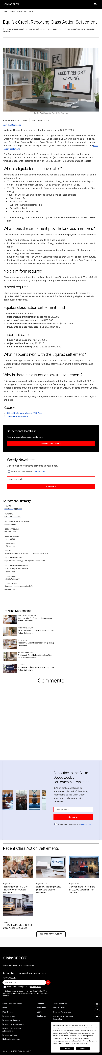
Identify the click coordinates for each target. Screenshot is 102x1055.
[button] (96, 4)
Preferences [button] (83, 1043)
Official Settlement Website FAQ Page (24, 413)
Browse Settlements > (51, 443)
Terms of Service (60, 1004)
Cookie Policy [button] (77, 1041)
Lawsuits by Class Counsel (13, 1024)
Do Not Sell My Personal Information (63, 1017)
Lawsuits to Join (8, 1016)
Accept (83, 1048)
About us (40, 1004)
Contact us (41, 1016)
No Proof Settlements (11, 1039)
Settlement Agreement (17, 416)
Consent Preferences (62, 1012)
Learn (39, 1012)
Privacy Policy (40, 471)
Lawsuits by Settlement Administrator (11, 1029)
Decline (67, 1048)
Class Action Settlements (21, 12)
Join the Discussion (12, 125)
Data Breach (7, 1012)
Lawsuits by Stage (9, 1035)
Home (5, 12)
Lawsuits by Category (11, 1020)
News (4, 1008)
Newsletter (41, 1008)
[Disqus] (51, 719)
